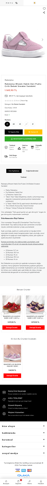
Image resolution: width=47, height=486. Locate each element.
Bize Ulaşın (8, 426)
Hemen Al (34, 132)
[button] (4, 39)
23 (20, 124)
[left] (2, 313)
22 (26, 124)
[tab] (14, 171)
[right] (44, 313)
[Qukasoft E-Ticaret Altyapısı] (23, 476)
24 (14, 124)
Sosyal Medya (10, 453)
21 (32, 124)
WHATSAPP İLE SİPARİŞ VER (24, 139)
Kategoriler (9, 446)
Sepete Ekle (14, 132)
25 (7, 124)
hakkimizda (9, 433)
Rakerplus (9, 80)
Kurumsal (7, 440)
